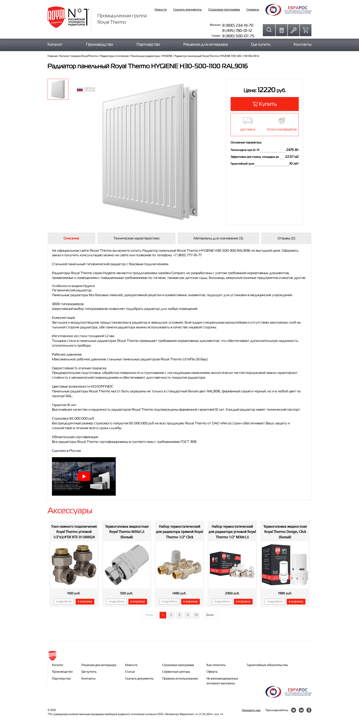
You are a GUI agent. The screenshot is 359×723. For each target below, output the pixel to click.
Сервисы (252, 9)
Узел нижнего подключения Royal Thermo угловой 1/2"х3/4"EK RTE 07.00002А (74, 532)
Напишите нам (251, 710)
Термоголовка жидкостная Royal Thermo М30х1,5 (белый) (127, 532)
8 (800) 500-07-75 (238, 35)
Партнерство (148, 44)
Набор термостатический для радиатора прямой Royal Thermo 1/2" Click (179, 532)
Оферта (212, 672)
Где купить (260, 44)
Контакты (302, 44)
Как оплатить (216, 665)
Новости (161, 9)
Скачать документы (187, 9)
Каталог (55, 44)
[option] (58, 89)
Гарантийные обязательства (267, 665)
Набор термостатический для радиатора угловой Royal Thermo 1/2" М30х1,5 (232, 532)
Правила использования (180, 678)
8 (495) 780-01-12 (237, 30)
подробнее (64, 601)
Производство (99, 44)
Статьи (130, 672)
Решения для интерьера (205, 44)
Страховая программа (224, 9)
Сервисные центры (176, 672)
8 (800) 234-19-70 (237, 25)
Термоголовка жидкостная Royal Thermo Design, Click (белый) (285, 532)
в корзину (85, 601)
